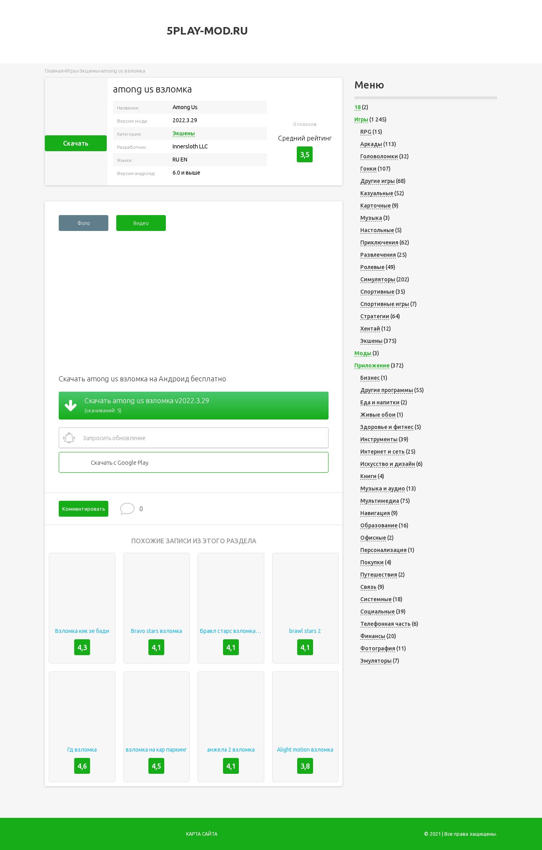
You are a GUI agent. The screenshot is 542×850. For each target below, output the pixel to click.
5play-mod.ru (206, 30)
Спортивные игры (384, 304)
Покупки (372, 562)
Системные (376, 599)
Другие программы (386, 390)
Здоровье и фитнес (386, 427)
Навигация (375, 513)
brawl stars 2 (305, 631)
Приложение (372, 365)
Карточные (375, 205)
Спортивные (377, 291)
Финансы (372, 636)
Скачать (75, 143)
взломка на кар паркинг (156, 749)
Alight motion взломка (305, 749)
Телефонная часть (385, 624)
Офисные (373, 538)
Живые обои (378, 415)
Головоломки (379, 156)
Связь (368, 587)
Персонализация (383, 550)
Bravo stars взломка (156, 631)
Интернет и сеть (382, 451)
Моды (362, 353)
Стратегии (374, 316)
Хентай (370, 328)
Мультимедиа (379, 501)
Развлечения (378, 255)
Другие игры (377, 181)
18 (357, 107)
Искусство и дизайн (387, 464)
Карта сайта (201, 834)
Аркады (371, 144)
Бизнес (370, 378)
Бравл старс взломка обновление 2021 (231, 631)
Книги (368, 476)
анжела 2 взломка (231, 749)
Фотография (377, 648)
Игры (361, 119)
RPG (365, 132)
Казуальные (376, 193)
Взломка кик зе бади (82, 631)
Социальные (377, 611)
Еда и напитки (380, 402)
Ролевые (372, 267)
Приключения (379, 242)
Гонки (368, 168)
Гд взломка (82, 749)
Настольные (377, 230)
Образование (379, 525)
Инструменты (379, 439)
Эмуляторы (376, 661)
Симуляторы (377, 279)
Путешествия (378, 574)
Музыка (371, 218)
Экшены (184, 133)
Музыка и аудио (382, 488)
